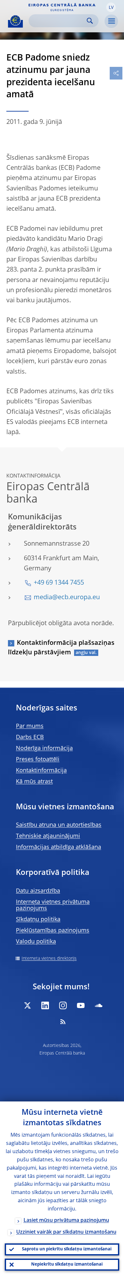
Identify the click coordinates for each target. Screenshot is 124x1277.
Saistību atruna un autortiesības (58, 825)
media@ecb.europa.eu (67, 597)
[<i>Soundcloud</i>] (98, 1005)
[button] (111, 7)
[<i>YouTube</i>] (80, 1005)
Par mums (30, 726)
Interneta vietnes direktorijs (49, 958)
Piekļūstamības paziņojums (52, 931)
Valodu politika (36, 942)
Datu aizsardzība (38, 891)
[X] (27, 1005)
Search (90, 20)
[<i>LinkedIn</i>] (45, 1005)
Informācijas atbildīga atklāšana (58, 847)
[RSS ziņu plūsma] (63, 1021)
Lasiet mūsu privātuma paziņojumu (66, 1220)
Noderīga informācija (44, 748)
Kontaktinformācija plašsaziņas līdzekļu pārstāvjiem (61, 648)
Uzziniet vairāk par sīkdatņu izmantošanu (66, 1232)
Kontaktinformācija (41, 770)
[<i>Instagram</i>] (63, 1005)
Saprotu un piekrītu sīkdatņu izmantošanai (67, 1249)
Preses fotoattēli (37, 759)
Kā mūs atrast (34, 782)
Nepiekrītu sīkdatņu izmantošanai (67, 1264)
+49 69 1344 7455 (59, 583)
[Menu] (111, 21)
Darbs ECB (30, 737)
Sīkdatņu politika (38, 919)
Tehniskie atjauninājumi (48, 836)
